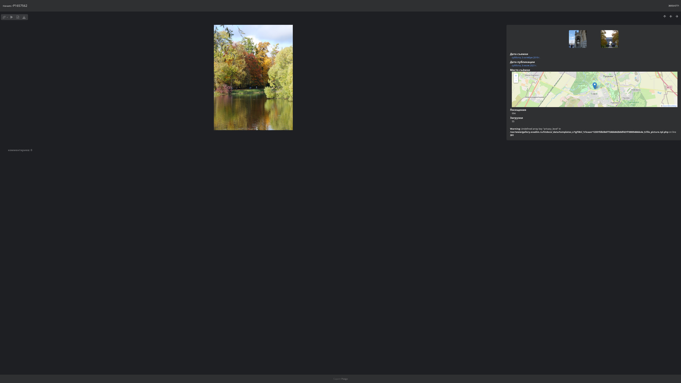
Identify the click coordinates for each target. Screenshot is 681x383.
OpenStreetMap (670, 105)
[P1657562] (595, 85)
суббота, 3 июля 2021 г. (524, 65)
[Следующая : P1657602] (677, 16)
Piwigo (344, 378)
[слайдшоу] (12, 17)
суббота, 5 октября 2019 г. (526, 57)
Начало (7, 5)
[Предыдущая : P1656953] (671, 16)
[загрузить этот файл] (24, 17)
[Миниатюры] (664, 16)
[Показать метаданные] (18, 17)
